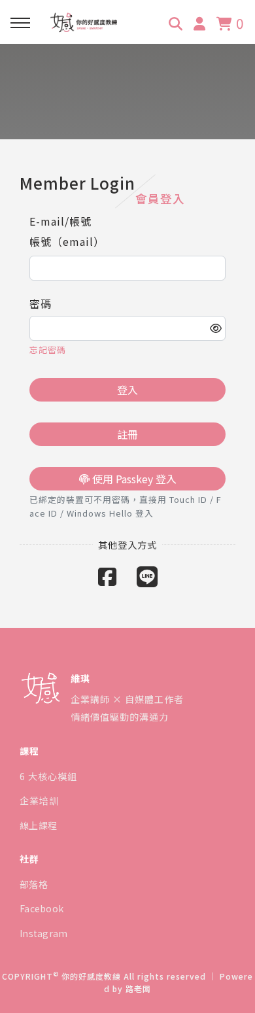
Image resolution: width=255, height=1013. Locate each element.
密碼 (40, 303)
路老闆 (138, 988)
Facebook (41, 908)
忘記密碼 (47, 349)
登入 (127, 390)
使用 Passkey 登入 (133, 479)
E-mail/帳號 (60, 221)
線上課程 (38, 825)
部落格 (34, 884)
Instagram (44, 933)
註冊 (127, 434)
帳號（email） (67, 241)
